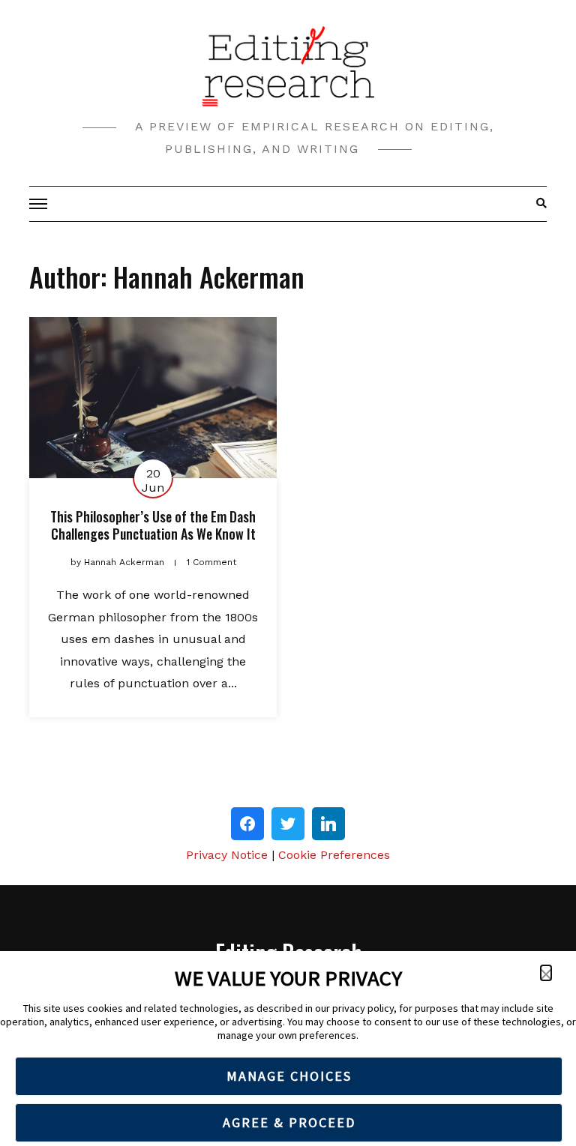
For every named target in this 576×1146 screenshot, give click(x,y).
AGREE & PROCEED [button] (289, 1122)
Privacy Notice (227, 855)
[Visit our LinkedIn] (328, 823)
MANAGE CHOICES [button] (289, 1076)
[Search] (537, 204)
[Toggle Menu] (40, 204)
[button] (546, 972)
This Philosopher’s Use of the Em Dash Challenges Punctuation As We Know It (153, 525)
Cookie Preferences (334, 855)
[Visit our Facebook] (247, 823)
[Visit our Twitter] (288, 823)
